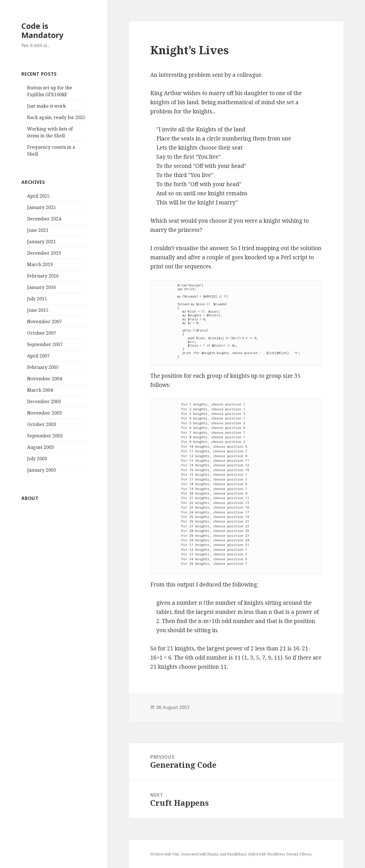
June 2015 (37, 310)
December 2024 (44, 219)
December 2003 (44, 401)
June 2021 (37, 230)
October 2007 (41, 333)
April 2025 (38, 196)
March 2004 (40, 390)
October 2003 (41, 424)
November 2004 (44, 378)
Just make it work (46, 106)
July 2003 (37, 458)
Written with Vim (164, 854)
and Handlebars (233, 854)
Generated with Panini (199, 854)
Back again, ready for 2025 (56, 117)
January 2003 (41, 470)
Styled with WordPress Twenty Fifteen (279, 854)
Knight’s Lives (189, 49)
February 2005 (43, 367)
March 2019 (40, 264)
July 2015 (37, 299)
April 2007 (38, 356)
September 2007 (45, 344)
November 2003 (44, 413)
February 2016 (43, 276)
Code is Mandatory (42, 30)
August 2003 (40, 447)
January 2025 (41, 207)
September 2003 (45, 436)
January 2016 (41, 287)
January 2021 (41, 241)
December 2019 (44, 253)
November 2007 (44, 321)
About (29, 498)
